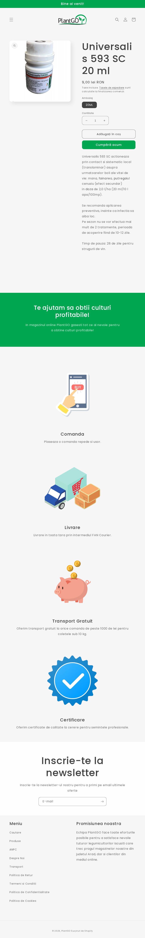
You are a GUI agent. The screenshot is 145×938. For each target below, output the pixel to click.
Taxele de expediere (111, 87)
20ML (89, 105)
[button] (11, 19)
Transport (16, 867)
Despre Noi (17, 858)
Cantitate (88, 113)
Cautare (15, 832)
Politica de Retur (21, 875)
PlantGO (65, 931)
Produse (15, 841)
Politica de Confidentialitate (29, 892)
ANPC (13, 849)
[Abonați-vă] (102, 801)
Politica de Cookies (22, 901)
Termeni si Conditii (22, 884)
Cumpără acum (109, 145)
